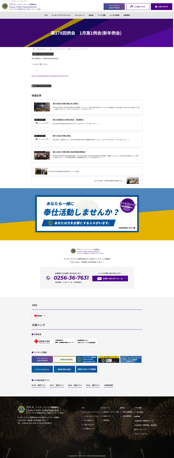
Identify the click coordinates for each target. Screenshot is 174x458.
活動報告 (106, 420)
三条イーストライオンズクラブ (42, 86)
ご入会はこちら (139, 6)
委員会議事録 (127, 416)
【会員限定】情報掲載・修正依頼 (145, 425)
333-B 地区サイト (39, 385)
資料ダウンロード (140, 429)
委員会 (91, 15)
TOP (46, 15)
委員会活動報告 (128, 412)
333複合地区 (108, 385)
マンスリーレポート (141, 434)
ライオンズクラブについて (61, 15)
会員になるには (89, 424)
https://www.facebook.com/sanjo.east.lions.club (50, 76)
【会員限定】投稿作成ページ (144, 421)
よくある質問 (114, 15)
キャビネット (80, 15)
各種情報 (126, 15)
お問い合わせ (163, 6)
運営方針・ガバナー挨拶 (111, 412)
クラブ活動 (102, 15)
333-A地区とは (89, 420)
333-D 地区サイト (75, 385)
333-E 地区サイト (93, 385)
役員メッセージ (108, 416)
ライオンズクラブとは (91, 416)
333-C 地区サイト (57, 385)
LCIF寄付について (89, 429)
